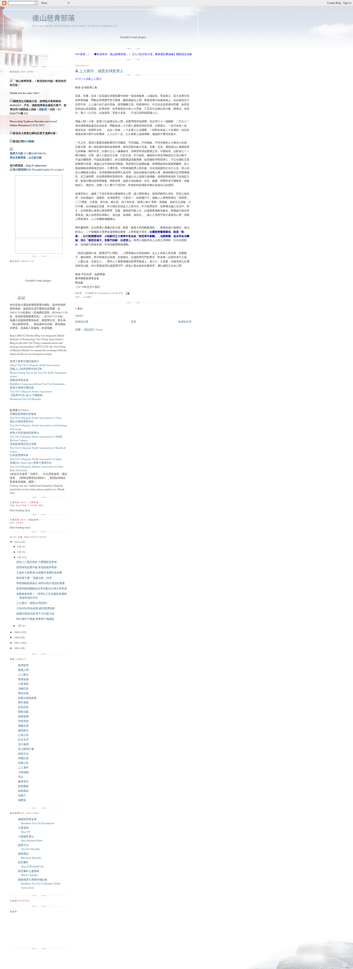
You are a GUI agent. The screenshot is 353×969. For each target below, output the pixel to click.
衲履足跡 (23, 725)
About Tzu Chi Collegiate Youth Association (35, 365)
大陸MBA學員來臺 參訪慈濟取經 (35, 608)
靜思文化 (23, 753)
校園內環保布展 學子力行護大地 (35, 613)
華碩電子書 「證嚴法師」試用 (33, 578)
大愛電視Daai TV (24, 830)
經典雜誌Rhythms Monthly (29, 856)
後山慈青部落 (53, 17)
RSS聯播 (29, 141)
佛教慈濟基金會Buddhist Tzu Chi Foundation (36, 821)
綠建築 (22, 800)
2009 (17, 632)
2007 (17, 643)
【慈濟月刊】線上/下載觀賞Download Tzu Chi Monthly (26, 397)
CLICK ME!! (37, 125)
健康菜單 (23, 781)
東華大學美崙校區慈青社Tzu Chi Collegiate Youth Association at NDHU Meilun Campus (36, 436)
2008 (17, 637)
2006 (17, 648)
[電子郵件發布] (127, 292)
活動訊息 (23, 688)
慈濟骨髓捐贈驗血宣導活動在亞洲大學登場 (41, 588)
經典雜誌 (23, 791)
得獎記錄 (23, 758)
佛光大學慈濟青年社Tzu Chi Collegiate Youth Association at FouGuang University (38, 425)
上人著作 (23, 767)
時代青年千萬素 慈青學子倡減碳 (35, 619)
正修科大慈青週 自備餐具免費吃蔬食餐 (39, 572)
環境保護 (23, 679)
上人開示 (87, 296)
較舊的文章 (185, 321)
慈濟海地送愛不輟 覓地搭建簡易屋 (36, 567)
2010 (17, 542)
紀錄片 (22, 795)
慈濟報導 (23, 665)
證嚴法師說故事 (27, 698)
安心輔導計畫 (26, 749)
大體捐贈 (23, 772)
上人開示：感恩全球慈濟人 (101, 70)
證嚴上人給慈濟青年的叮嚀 (26, 369)
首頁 (133, 321)
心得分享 (23, 735)
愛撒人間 (23, 670)
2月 (19, 625)
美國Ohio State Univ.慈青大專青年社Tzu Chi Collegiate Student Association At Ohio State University (36, 466)
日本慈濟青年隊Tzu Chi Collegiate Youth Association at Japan (36, 457)
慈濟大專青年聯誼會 (22, 387)
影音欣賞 (23, 707)
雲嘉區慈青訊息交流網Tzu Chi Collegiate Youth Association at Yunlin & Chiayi (38, 447)
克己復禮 (23, 744)
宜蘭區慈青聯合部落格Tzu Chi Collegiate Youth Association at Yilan (35, 416)
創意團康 (23, 786)
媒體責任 (23, 730)
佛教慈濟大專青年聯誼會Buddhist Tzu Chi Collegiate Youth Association (39, 883)
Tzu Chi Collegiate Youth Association (31, 391)
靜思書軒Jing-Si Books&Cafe (31, 864)
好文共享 (23, 739)
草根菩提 (23, 721)
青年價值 (23, 702)
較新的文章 (81, 321)
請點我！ (44, 109)
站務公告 (23, 763)
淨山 (20, 777)
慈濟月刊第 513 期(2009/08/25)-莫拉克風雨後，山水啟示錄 (28, 155)
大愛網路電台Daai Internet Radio (30, 838)
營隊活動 (23, 712)
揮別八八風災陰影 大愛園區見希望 (36, 562)
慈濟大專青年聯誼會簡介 (24, 361)
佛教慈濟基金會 (19, 380)
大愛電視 (23, 684)
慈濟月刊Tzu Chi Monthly (29, 847)
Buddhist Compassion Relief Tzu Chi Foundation (37, 384)
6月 (19, 552)
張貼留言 (79, 315)
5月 (19, 557)
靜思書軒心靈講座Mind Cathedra (28, 873)
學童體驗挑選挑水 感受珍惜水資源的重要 (40, 583)
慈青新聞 (23, 716)
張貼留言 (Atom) (93, 329)
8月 (19, 546)
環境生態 (23, 693)
